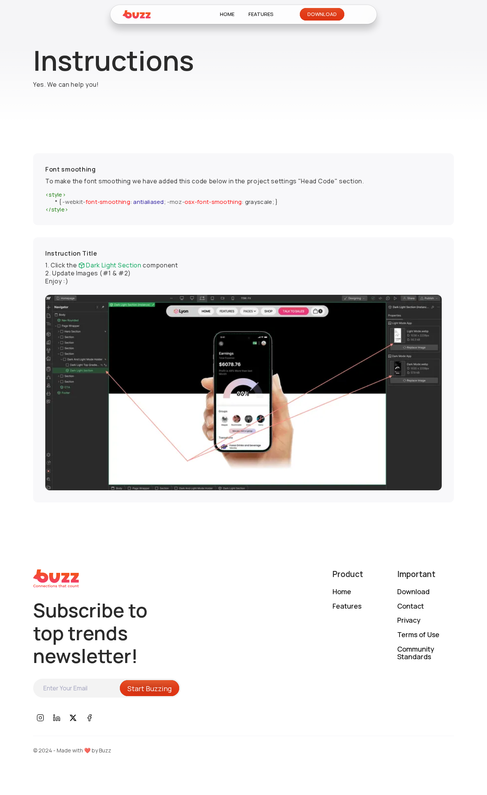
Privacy (408, 620)
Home (342, 592)
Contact (410, 606)
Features (347, 606)
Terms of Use (418, 635)
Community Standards (415, 653)
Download (413, 592)
